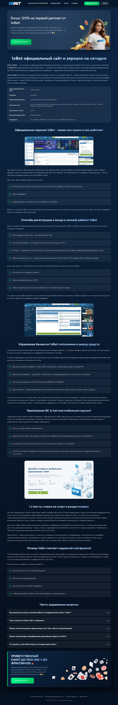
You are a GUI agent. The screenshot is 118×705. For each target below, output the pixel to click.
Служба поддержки (71, 696)
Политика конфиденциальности (54, 696)
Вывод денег (56, 3)
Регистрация (91, 3)
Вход (105, 3)
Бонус (66, 3)
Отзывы (74, 3)
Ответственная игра (37, 696)
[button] (113, 698)
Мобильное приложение (38, 3)
